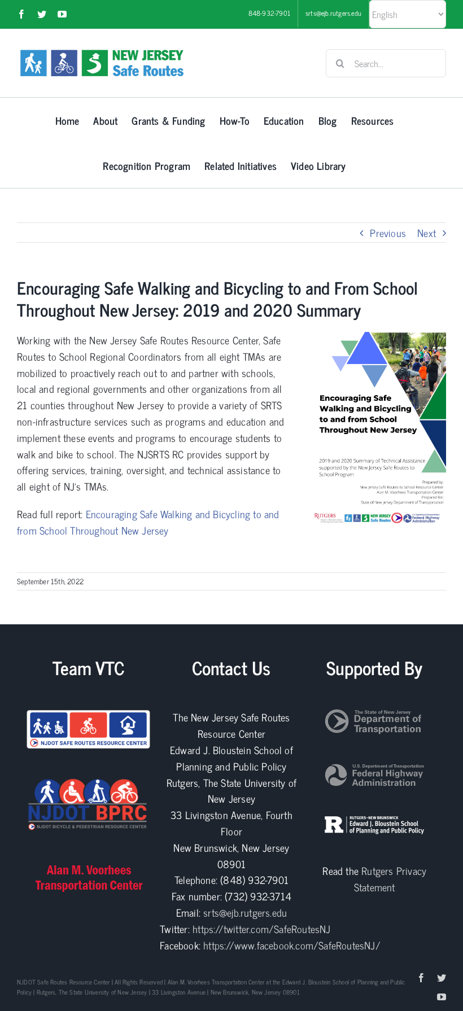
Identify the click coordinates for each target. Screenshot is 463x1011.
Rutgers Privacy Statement (390, 878)
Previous (388, 232)
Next (426, 232)
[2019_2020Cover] (377, 337)
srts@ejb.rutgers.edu (245, 912)
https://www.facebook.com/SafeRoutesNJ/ (292, 944)
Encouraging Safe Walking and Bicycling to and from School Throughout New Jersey (148, 522)
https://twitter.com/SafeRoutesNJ (261, 928)
